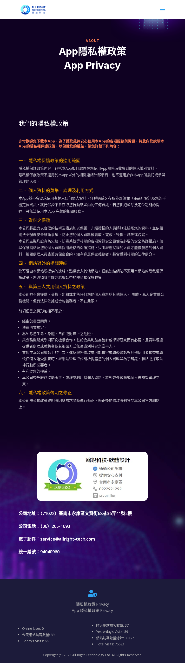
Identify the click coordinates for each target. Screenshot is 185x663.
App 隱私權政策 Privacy (92, 610)
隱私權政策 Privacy (92, 604)
